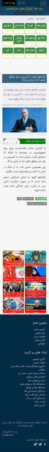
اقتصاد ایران (39, 336)
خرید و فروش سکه (36, 380)
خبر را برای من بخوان (35, 141)
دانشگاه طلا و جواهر (35, 387)
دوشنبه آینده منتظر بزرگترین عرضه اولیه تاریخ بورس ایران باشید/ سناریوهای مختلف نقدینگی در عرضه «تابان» (35, 293)
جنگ (19, 198)
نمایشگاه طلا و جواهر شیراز (32, 384)
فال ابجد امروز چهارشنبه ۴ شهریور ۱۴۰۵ (35, 264)
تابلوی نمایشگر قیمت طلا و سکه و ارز (28, 366)
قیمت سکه (40, 402)
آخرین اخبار (39, 405)
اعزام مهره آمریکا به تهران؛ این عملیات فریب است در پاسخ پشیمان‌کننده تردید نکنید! (13, 294)
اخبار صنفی (40, 340)
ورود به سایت (9, 2)
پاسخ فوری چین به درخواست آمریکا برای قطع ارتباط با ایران (13, 280)
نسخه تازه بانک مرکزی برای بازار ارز (13, 311)
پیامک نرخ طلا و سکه (35, 395)
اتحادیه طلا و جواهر (35, 377)
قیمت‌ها (21, 2)
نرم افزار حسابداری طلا (34, 391)
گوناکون (41, 344)
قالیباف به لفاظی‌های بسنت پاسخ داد (35, 311)
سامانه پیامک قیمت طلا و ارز (31, 373)
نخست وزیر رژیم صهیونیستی (37, 203)
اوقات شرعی (39, 363)
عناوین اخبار (39, 329)
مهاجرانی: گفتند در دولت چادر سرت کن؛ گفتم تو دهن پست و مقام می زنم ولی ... (35, 279)
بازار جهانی (40, 333)
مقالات (42, 370)
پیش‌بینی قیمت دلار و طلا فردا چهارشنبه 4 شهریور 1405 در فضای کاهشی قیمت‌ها (13, 263)
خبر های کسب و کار (35, 398)
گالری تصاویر (39, 359)
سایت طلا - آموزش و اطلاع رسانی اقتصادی (24, 8)
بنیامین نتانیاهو (28, 198)
